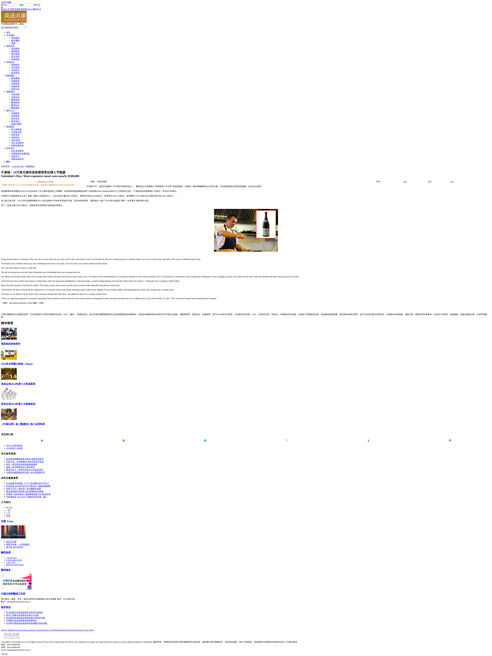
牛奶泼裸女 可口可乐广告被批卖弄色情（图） (27, 497)
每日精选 (15, 38)
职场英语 (15, 137)
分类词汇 (15, 70)
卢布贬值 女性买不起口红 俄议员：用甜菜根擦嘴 (28, 486)
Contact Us (81, 630)
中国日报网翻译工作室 (13, 593)
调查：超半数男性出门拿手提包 (20, 467)
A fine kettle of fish (14, 560)
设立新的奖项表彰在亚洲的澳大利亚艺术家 (25, 618)
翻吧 (8, 162)
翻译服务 (15, 108)
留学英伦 (15, 121)
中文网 (11, 9)
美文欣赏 (15, 57)
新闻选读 (15, 51)
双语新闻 (15, 48)
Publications (59, 630)
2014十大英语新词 (14, 445)
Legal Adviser (70, 630)
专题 (7, 521)
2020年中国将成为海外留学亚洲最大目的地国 (26, 623)
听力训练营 (16, 129)
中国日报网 (6, 2)
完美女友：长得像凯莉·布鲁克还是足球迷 (25, 462)
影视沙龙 (15, 89)
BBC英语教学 (17, 143)
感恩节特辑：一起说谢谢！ (18, 544)
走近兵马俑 (11, 542)
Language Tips (18, 166)
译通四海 (10, 92)
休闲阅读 (15, 59)
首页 (8, 32)
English (4, 9)
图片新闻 (15, 54)
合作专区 (10, 148)
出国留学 (15, 113)
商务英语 (15, 135)
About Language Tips (31, 630)
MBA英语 (15, 140)
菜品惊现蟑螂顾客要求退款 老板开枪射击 (25, 459)
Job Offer (90, 630)
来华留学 (15, 116)
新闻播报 (15, 78)
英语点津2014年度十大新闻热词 (18, 403)
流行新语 (15, 67)
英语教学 (10, 127)
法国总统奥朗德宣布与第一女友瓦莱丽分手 (25, 472)
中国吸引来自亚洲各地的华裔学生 (21, 620)
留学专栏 (15, 118)
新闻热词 (15, 65)
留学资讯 (6, 607)
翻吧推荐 (6, 552)
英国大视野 (16, 124)
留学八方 (10, 110)
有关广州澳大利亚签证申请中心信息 (22, 615)
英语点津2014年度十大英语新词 (18, 383)
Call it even (10, 562)
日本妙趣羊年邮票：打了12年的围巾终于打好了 (27, 483)
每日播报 (15, 40)
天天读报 (10, 35)
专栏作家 (15, 94)
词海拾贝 (10, 62)
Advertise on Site (47, 630)
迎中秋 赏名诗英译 (14, 547)
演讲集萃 (15, 83)
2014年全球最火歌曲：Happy (17, 363)
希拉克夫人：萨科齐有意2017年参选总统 (24, 470)
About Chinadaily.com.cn (11, 630)
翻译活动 (15, 102)
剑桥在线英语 (17, 145)
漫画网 (17, 9)
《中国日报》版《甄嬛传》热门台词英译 (23, 424)
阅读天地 (10, 46)
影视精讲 (15, 81)
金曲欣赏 (15, 86)
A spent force (11, 558)
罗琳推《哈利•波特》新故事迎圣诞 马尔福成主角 (28, 494)
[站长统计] (4, 654)
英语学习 (15, 156)
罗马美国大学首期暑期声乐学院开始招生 (24, 612)
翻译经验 (15, 100)
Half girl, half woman (15, 565)
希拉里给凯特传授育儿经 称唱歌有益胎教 (25, 491)
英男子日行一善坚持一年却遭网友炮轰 (23, 489)
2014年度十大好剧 (14, 448)
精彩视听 (10, 75)
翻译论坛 (37, 9)
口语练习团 (16, 132)
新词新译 (15, 73)
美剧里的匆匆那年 (10, 343)
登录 (36, 5)
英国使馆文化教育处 (20, 153)
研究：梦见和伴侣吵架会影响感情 (21, 464)
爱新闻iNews (26, 9)
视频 (13, 43)
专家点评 (15, 97)
